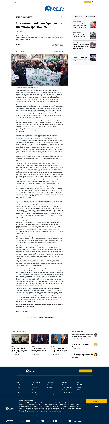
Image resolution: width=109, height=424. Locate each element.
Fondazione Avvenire (67, 392)
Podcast (18, 395)
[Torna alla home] (13, 17)
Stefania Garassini (77, 338)
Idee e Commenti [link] (62, 2)
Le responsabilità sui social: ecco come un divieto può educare (79, 25)
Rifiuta (96, 406)
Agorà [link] (42, 2)
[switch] (42, 421)
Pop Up (48, 392)
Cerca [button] (18, 2)
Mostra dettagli (78, 421)
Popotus (49, 389)
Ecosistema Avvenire (67, 387)
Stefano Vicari (76, 348)
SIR (78, 382)
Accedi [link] (96, 2)
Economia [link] (71, 2)
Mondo (18, 389)
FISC (78, 389)
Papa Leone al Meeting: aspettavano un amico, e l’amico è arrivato (81, 59)
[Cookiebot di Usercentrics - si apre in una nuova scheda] (9, 421)
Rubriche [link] (78, 2)
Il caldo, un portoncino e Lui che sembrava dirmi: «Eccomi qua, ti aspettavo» (81, 47)
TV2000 (79, 387)
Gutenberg (49, 387)
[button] (12, 2)
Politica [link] (31, 2)
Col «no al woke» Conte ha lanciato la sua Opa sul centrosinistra (39, 350)
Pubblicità (64, 389)
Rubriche (34, 392)
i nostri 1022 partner (28, 402)
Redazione (64, 384)
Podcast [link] (47, 2)
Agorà (18, 392)
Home (18, 382)
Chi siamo (64, 382)
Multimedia (34, 395)
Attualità (19, 384)
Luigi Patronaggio (21, 31)
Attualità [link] (24, 2)
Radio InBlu (80, 384)
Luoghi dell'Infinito (51, 395)
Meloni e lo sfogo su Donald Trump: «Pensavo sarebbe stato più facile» (59, 350)
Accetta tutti (96, 401)
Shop (63, 395)
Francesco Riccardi (77, 360)
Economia (34, 384)
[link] (87, 2)
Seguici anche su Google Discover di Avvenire (41, 317)
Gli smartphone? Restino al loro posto (79, 35)
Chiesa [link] (54, 2)
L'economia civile (51, 384)
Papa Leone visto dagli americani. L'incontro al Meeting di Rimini (19, 350)
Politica (18, 387)
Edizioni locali (50, 382)
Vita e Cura (34, 387)
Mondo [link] (37, 2)
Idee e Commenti (36, 382)
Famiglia (34, 389)
